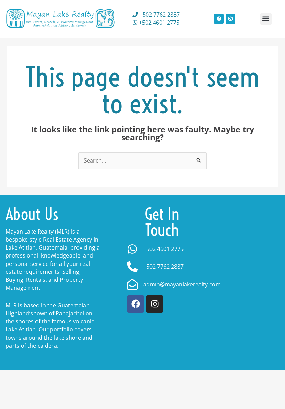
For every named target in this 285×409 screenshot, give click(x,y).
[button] (266, 19)
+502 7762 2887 (159, 14)
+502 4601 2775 (158, 22)
